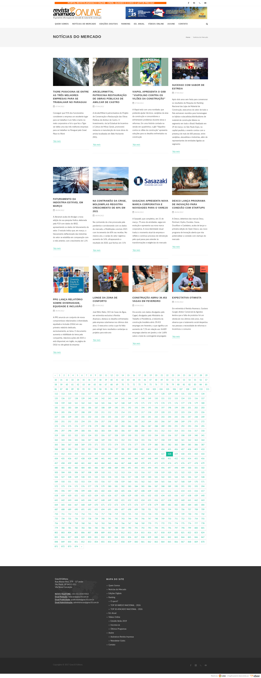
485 (89, 468)
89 (72, 389)
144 (116, 399)
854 (96, 542)
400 (136, 449)
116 (83, 394)
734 (63, 519)
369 (83, 445)
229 (69, 417)
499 (182, 468)
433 (202, 454)
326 (103, 436)
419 (109, 454)
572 (56, 486)
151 (162, 399)
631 (143, 496)
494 (149, 468)
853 (89, 542)
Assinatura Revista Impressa (122, 637)
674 (123, 505)
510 (103, 473)
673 (116, 505)
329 (123, 436)
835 (123, 537)
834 (116, 537)
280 (103, 426)
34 (78, 380)
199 (176, 408)
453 (182, 459)
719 (116, 514)
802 (56, 533)
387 (202, 445)
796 (169, 528)
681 (169, 505)
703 (162, 510)
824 (202, 533)
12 (112, 375)
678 (149, 505)
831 (96, 537)
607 (136, 491)
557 (109, 482)
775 (182, 523)
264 (149, 422)
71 (128, 385)
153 (176, 399)
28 (201, 375)
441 (103, 459)
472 (156, 463)
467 (123, 463)
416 (89, 454)
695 (109, 510)
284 (129, 426)
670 (96, 505)
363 (196, 440)
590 (176, 486)
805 (76, 533)
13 (117, 375)
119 (103, 394)
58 (56, 385)
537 (129, 477)
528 (69, 477)
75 (150, 385)
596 (63, 491)
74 (145, 385)
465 (109, 463)
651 (123, 500)
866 (176, 542)
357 (156, 440)
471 (149, 463)
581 (116, 486)
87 (61, 389)
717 (103, 514)
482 (69, 468)
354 (136, 440)
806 (83, 533)
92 (89, 389)
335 (162, 436)
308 (136, 431)
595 (56, 491)
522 (182, 473)
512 (116, 473)
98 (123, 389)
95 (106, 389)
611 (162, 491)
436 (69, 459)
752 (182, 519)
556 (103, 482)
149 (149, 399)
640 (202, 496)
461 (83, 463)
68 (111, 385)
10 (100, 375)
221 (169, 412)
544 (176, 477)
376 (129, 445)
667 (76, 505)
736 (76, 519)
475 (176, 463)
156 (196, 399)
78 (167, 385)
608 (143, 491)
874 (76, 547)
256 (96, 422)
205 (63, 412)
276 (76, 426)
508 (89, 473)
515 (136, 473)
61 (72, 385)
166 (109, 403)
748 (156, 519)
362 (189, 440)
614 (182, 491)
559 (123, 482)
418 (103, 454)
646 (89, 500)
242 (156, 417)
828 (76, 537)
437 (76, 459)
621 (76, 496)
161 (76, 403)
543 (169, 477)
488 (109, 468)
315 (182, 431)
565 (162, 482)
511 (109, 473)
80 (178, 385)
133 (196, 394)
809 (103, 533)
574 (69, 486)
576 (83, 486)
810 (109, 533)
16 (134, 375)
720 (123, 514)
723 (143, 514)
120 (109, 394)
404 (162, 449)
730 (189, 514)
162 (83, 403)
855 (103, 542)
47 (150, 380)
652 (129, 500)
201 (189, 408)
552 (76, 482)
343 (63, 440)
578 (96, 486)
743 (123, 519)
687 (56, 510)
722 (136, 514)
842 (169, 537)
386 (196, 445)
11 (106, 375)
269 (182, 422)
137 (69, 399)
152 (169, 399)
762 (96, 523)
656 (156, 500)
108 (187, 389)
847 (202, 537)
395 (103, 449)
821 (182, 533)
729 (182, 514)
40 (111, 380)
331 (136, 436)
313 (169, 431)
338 (182, 436)
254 (83, 422)
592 (189, 486)
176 (176, 403)
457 (56, 463)
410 (202, 449)
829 (83, 537)
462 (89, 463)
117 (89, 394)
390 (69, 449)
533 (103, 477)
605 (123, 491)
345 (76, 440)
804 (69, 533)
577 (89, 486)
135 (56, 399)
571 (202, 482)
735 (69, 519)
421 (123, 454)
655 (149, 500)
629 (129, 496)
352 (123, 440)
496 (162, 468)
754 (196, 519)
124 (136, 394)
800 (196, 528)
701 (149, 510)
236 (116, 417)
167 (116, 403)
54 (189, 380)
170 (136, 403)
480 (56, 468)
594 (202, 486)
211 (103, 412)
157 (202, 399)
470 (143, 463)
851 (76, 542)
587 (156, 486)
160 (69, 403)
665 (63, 505)
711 (63, 514)
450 (162, 459)
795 (162, 528)
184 (76, 408)
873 (69, 547)
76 (156, 385)
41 (117, 380)
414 (76, 454)
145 (123, 399)
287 (149, 426)
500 (189, 468)
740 (103, 519)
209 (89, 412)
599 (83, 491)
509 (96, 473)
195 (149, 408)
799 (189, 528)
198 (169, 408)
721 (129, 514)
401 (143, 449)
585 (143, 486)
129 (169, 394)
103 (154, 389)
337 (176, 436)
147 (136, 399)
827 (69, 537)
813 (129, 533)
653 (136, 500)
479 (202, 463)
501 (196, 468)
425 (149, 454)
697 (123, 510)
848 (56, 542)
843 (176, 537)
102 (147, 389)
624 (96, 496)
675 (129, 505)
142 (103, 399)
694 (103, 510)
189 (109, 408)
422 (129, 454)
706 (182, 510)
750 (169, 519)
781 (69, 528)
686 (202, 505)
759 (76, 523)
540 (149, 477)
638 (189, 496)
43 (128, 380)
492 (136, 468)
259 (116, 422)
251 (63, 422)
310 (149, 431)
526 (56, 477)
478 (196, 463)
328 (116, 436)
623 (89, 496)
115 (76, 394)
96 (111, 389)
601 (96, 491)
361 (182, 440)
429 (176, 454)
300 (83, 431)
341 (202, 436)
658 (169, 500)
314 (176, 431)
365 (56, 445)
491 (129, 468)
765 (116, 523)
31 (61, 380)
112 (56, 394)
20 (156, 375)
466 (116, 463)
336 (169, 436)
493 (143, 468)
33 (72, 380)
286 (143, 426)
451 (169, 459)
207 (76, 412)
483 (76, 468)
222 (176, 412)
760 (83, 523)
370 (89, 445)
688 (63, 510)
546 (189, 477)
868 (189, 542)
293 (189, 426)
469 (136, 463)
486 (96, 468)
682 (176, 505)
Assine (111, 633)
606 (129, 491)
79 (173, 385)
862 (149, 542)
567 (176, 482)
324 (89, 436)
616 (196, 491)
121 (116, 394)
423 (136, 454)
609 (149, 491)
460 (76, 463)
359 (169, 440)
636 (176, 496)
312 (162, 431)
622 (83, 496)
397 (116, 449)
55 (195, 380)
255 (89, 422)
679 (156, 505)
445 (129, 459)
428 (169, 454)
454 (189, 459)
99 (128, 389)
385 (189, 445)
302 (96, 431)
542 (162, 477)
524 (196, 473)
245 (176, 417)
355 (143, 440)
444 (123, 459)
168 (123, 403)
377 (136, 445)
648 (103, 500)
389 (63, 449)
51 (173, 380)
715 (89, 514)
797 (176, 528)
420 (116, 454)
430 (182, 454)
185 (83, 408)
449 (156, 459)
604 (116, 491)
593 (196, 486)
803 (63, 533)
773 (169, 523)
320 (63, 436)
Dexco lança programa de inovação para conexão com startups (188, 204)
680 (162, 505)
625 (103, 496)
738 (89, 519)
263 (143, 422)
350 (109, 440)
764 (109, 523)
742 (116, 519)
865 (169, 542)
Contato (111, 645)
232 (89, 417)
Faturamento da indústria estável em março (68, 202)
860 (136, 542)
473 (162, 463)
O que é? (114, 601)
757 (63, 523)
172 (149, 403)
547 (196, 477)
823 (196, 533)
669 (89, 505)
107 (181, 389)
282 (116, 426)
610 (156, 491)
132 (189, 394)
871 (56, 547)
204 (56, 412)
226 (202, 412)
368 (76, 445)
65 (95, 385)
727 (169, 514)
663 (202, 500)
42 (123, 380)
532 (96, 477)
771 (156, 523)
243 (162, 417)
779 (56, 528)
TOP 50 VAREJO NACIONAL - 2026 (126, 605)
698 (129, 510)
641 (56, 500)
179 (196, 403)
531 (89, 477)
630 (136, 496)
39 (106, 380)
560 (129, 482)
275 (69, 426)
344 (69, 440)
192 (129, 408)
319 (56, 436)
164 (96, 403)
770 (149, 523)
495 (156, 468)
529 (76, 477)
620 (69, 496)
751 (176, 519)
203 (202, 408)
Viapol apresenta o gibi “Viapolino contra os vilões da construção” (149, 95)
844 (182, 537)
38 (100, 380)
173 (156, 403)
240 (143, 417)
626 (109, 496)
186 (89, 408)
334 (156, 436)
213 (116, 412)
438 (83, 459)
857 (116, 542)
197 (162, 408)
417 (96, 454)
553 (83, 482)
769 (143, 523)
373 (109, 445)
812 (123, 533)
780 (63, 528)
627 (116, 496)
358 (162, 440)
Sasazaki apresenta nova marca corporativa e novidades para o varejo (150, 204)
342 (56, 440)
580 (109, 486)
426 (156, 454)
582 (123, 486)
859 (129, 542)
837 (136, 537)
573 (63, 486)
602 (103, 491)
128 (162, 394)
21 (162, 375)
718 (109, 514)
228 (63, 417)
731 (196, 514)
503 (56, 473)
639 (196, 496)
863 (156, 542)
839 (149, 537)
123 (129, 394)
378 (143, 445)
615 (189, 491)
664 (56, 505)
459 (69, 463)
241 (149, 417)
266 (162, 422)
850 (69, 542)
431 (189, 454)
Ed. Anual (112, 613)
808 (96, 533)
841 (162, 537)
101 (141, 389)
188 (103, 408)
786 (103, 528)
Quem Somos (114, 586)
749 (162, 519)
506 (76, 473)
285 (136, 426)
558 (116, 482)
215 (129, 412)
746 (143, 519)
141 (96, 399)
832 (103, 537)
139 (83, 399)
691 (83, 510)
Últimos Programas (118, 629)
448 (149, 459)
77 (162, 385)
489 (116, 468)
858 (123, 542)
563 (149, 482)
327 (109, 436)
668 (83, 505)
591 (182, 486)
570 (196, 482)
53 (184, 380)
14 (123, 375)
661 (189, 500)
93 (95, 389)
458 (63, 463)
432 (196, 454)
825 (56, 537)
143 (109, 399)
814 (136, 533)
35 (84, 380)
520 (169, 473)
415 (83, 454)
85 (206, 385)
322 (76, 436)
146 (129, 399)
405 (169, 449)
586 (149, 486)
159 (63, 403)
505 (69, 473)
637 (182, 496)
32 (67, 380)
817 (156, 533)
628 (123, 496)
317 (196, 431)
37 (95, 380)
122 (123, 394)
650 (116, 500)
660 (182, 500)
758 (69, 523)
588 (162, 486)
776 (189, 523)
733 (56, 519)
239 (136, 417)
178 (189, 403)
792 (143, 528)
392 (83, 449)
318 (202, 431)
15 (128, 375)
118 (96, 394)
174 (162, 403)
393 (89, 449)
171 (143, 403)
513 (123, 473)
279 (96, 426)
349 (103, 440)
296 (56, 431)
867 (182, 542)
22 (167, 375)
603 (109, 491)
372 (103, 445)
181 (56, 408)
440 (96, 459)
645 (83, 500)
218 (149, 412)
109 (194, 389)
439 (89, 459)
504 (63, 473)
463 (96, 463)
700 (143, 510)
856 (109, 542)
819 (169, 533)
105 (167, 389)
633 (156, 496)
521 (176, 473)
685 (196, 505)
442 (109, 459)
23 (173, 375)
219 (156, 412)
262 (136, 422)
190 (116, 408)
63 (84, 385)
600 (89, 491)
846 (196, 537)
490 (123, 468)
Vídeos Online (114, 617)
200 (182, 408)
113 (63, 394)
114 (69, 394)
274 (63, 426)
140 (89, 399)
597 (69, 491)
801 (202, 528)
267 (169, 422)
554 (89, 482)
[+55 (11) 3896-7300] (199, 3)
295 (202, 426)
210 (96, 412)
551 (69, 482)
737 (83, 519)
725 (156, 514)
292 (182, 426)
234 (103, 417)
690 (76, 510)
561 (136, 482)
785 (96, 528)
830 (89, 537)
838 (143, 537)
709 (202, 510)
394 (96, 449)
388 (56, 449)
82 (189, 385)
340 (196, 436)
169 (129, 403)
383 (176, 445)
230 (76, 417)
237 (123, 417)
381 (162, 445)
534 (109, 477)
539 (143, 477)
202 (196, 408)
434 (56, 459)
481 (63, 468)
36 (89, 380)
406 (176, 449)
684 (189, 505)
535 (116, 477)
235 (109, 417)
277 (83, 426)
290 (169, 426)
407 (182, 449)
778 (202, 523)
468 (129, 463)
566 (169, 482)
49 (162, 380)
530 (83, 477)
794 (156, 528)
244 (169, 417)
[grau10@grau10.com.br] (205, 3)
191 (123, 408)
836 (129, 537)
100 (134, 389)
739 (96, 519)
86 (56, 389)
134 (202, 394)
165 (103, 403)
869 (196, 542)
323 (83, 436)
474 (169, 463)
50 (167, 380)
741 (109, 519)
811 (116, 533)
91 (84, 389)
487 (103, 468)
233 (96, 417)
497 (169, 468)
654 (143, 500)
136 (63, 399)
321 (69, 436)
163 (89, 403)
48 (156, 380)
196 (156, 408)
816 (149, 533)
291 (176, 426)
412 (63, 454)
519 (162, 473)
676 (136, 505)
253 (76, 422)
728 (176, 514)
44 (134, 380)
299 (76, 431)
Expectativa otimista (186, 297)
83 (195, 385)
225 (196, 412)
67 (106, 385)
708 (196, 510)
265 (156, 422)
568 (182, 482)
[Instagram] (194, 3)
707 (189, 510)
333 (149, 436)
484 (83, 468)
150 (156, 399)
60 (67, 385)
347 (89, 440)
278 (89, 426)
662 (196, 500)
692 (89, 510)
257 (103, 422)
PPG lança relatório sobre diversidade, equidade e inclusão (68, 303)
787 (109, 528)
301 (89, 431)
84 (201, 385)
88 (67, 389)
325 (96, 436)
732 (202, 514)
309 (143, 431)
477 (189, 463)
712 (69, 514)
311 (156, 431)
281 (109, 426)
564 (156, 482)
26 (190, 375)
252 (69, 422)
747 (149, 519)
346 (83, 440)
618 (56, 496)
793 (149, 528)
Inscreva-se (115, 625)
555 (96, 482)
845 (189, 537)
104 (161, 389)
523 (189, 473)
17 (139, 375)
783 (83, 528)
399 (129, 449)
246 (182, 417)
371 (96, 445)
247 (189, 417)
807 (89, 533)
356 (149, 440)
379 (149, 445)
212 (109, 412)
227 (56, 417)
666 (69, 505)
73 (139, 385)
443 (116, 459)
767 (129, 523)
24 (178, 375)
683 (182, 505)
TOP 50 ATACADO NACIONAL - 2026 (126, 609)
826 (63, 537)
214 (123, 412)
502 (202, 468)
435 (63, 459)
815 (143, 533)
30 (56, 380)
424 (143, 454)
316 (189, 431)
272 (202, 422)
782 (76, 528)
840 (156, 537)
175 (169, 403)
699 (136, 510)
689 (69, 510)
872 (63, 547)
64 (89, 385)
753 (189, 519)
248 (196, 417)
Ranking (111, 597)
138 (76, 399)
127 (156, 394)
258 (109, 422)
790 (129, 528)
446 (136, 459)
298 (69, 431)
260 (123, 422)
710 (56, 514)
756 (56, 523)
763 (103, 523)
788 (116, 528)
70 (123, 385)
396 (109, 449)
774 (176, 523)
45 (139, 380)
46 (145, 380)
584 (136, 486)
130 (176, 394)
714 (83, 514)
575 (76, 486)
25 (184, 375)
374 (116, 445)
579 (103, 486)
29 (206, 375)
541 (156, 477)
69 (117, 385)
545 (182, 477)
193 (136, 408)
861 (143, 542)
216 (136, 412)
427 (162, 454)
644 (76, 500)
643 (69, 500)
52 (178, 380)
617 (202, 491)
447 (143, 459)
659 (176, 500)
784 (89, 528)
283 (123, 426)
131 (182, 394)
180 (202, 403)
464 (103, 463)
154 (182, 399)
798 (182, 528)
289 (162, 426)
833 (109, 537)
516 (143, 473)
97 (117, 389)
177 (182, 403)
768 (136, 523)
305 (116, 431)
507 (83, 473)
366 (63, 445)
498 (176, 468)
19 (151, 375)
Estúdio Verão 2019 (119, 621)
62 (78, 385)
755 (202, 519)
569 (189, 482)
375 (123, 445)
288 (156, 426)
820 (176, 533)
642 (63, 500)
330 (129, 436)
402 (149, 449)
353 (129, 440)
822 (189, 533)
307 (129, 431)
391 (76, 449)
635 (169, 496)
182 (63, 408)
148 (143, 399)
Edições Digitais (115, 593)
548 (202, 477)
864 (162, 542)
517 (149, 473)
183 (69, 408)
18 (145, 375)
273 (56, 426)
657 (162, 500)
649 (109, 500)
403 (156, 449)
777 (196, 523)
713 (76, 514)
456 (202, 459)
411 (56, 454)
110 (201, 389)
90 (78, 389)
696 (116, 510)
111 (207, 389)
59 (61, 385)
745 (136, 519)
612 (169, 491)
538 (136, 477)
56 (201, 380)
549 (56, 482)
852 (83, 542)
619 (63, 496)
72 (134, 385)
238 (129, 417)
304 (109, 431)
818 (162, 533)
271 (196, 422)
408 (189, 449)
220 (162, 412)
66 (100, 385)
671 (103, 505)
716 (96, 514)
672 (109, 505)
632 (149, 496)
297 (63, 431)
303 (103, 431)
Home (188, 37)
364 (202, 440)
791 (136, 528)
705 (176, 510)
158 (56, 403)
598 (76, 491)
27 (195, 375)
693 (96, 510)
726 (162, 514)
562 (143, 482)
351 (116, 440)
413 (69, 454)
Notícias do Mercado (117, 590)
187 (96, 408)
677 (143, 505)
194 (143, 408)
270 (189, 422)
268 (176, 422)
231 (83, 417)
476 (182, 463)
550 (63, 482)
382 (169, 445)
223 (182, 412)
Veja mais (57, 141)
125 (143, 394)
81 (184, 385)
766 (123, 523)
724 (149, 514)
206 (69, 412)
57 (206, 380)
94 (100, 389)
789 (123, 528)
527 (63, 477)
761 (89, 523)
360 (176, 440)
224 (189, 412)
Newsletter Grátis (118, 641)
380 (156, 445)
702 (156, 510)
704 (169, 510)
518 (156, 473)
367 (69, 445)
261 (129, 422)
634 (162, 496)
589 (169, 486)
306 (123, 431)
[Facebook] (188, 3)
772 (162, 523)
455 (196, 459)
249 (202, 417)
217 (143, 412)
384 (182, 445)
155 (189, 399)
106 (174, 389)
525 (202, 473)
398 (123, 449)
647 (96, 500)
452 (176, 459)
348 (96, 440)
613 (176, 491)
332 (143, 436)
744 (129, 519)
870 (202, 542)
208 (83, 412)
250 (56, 422)
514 (129, 473)
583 (129, 486)
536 (123, 477)
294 (196, 426)
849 (63, 542)
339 (189, 436)
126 (149, 394)
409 (196, 449)
